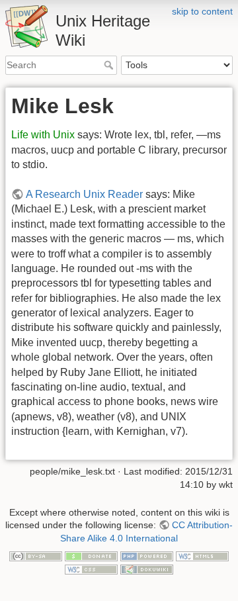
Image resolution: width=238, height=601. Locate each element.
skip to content (202, 11)
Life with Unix (43, 134)
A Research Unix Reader (84, 194)
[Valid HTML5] (202, 555)
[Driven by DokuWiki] (146, 568)
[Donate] (91, 555)
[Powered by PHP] (146, 555)
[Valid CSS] (91, 568)
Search (110, 64)
